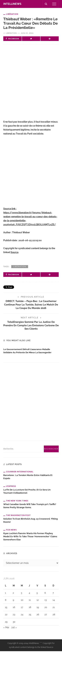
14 (54, 600)
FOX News (11, 530)
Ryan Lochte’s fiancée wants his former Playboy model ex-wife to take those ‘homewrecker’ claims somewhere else (30, 536)
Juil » (14, 627)
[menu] (54, 4)
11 (30, 600)
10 (22, 600)
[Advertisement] (31, 84)
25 (30, 614)
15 (6, 607)
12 (38, 600)
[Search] (46, 4)
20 (45, 607)
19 (38, 607)
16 (14, 607)
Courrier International (19, 471)
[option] (31, 350)
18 (30, 607)
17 (22, 607)
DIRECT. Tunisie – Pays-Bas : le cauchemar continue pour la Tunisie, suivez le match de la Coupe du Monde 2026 (31, 304)
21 (54, 607)
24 (22, 614)
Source (14, 252)
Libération (12, 14)
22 (6, 614)
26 (38, 614)
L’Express (11, 486)
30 (14, 621)
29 (6, 621)
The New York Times (17, 501)
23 (14, 614)
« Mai (6, 627)
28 (54, 614)
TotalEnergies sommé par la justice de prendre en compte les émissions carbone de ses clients (31, 325)
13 (45, 600)
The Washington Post (18, 515)
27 (45, 614)
